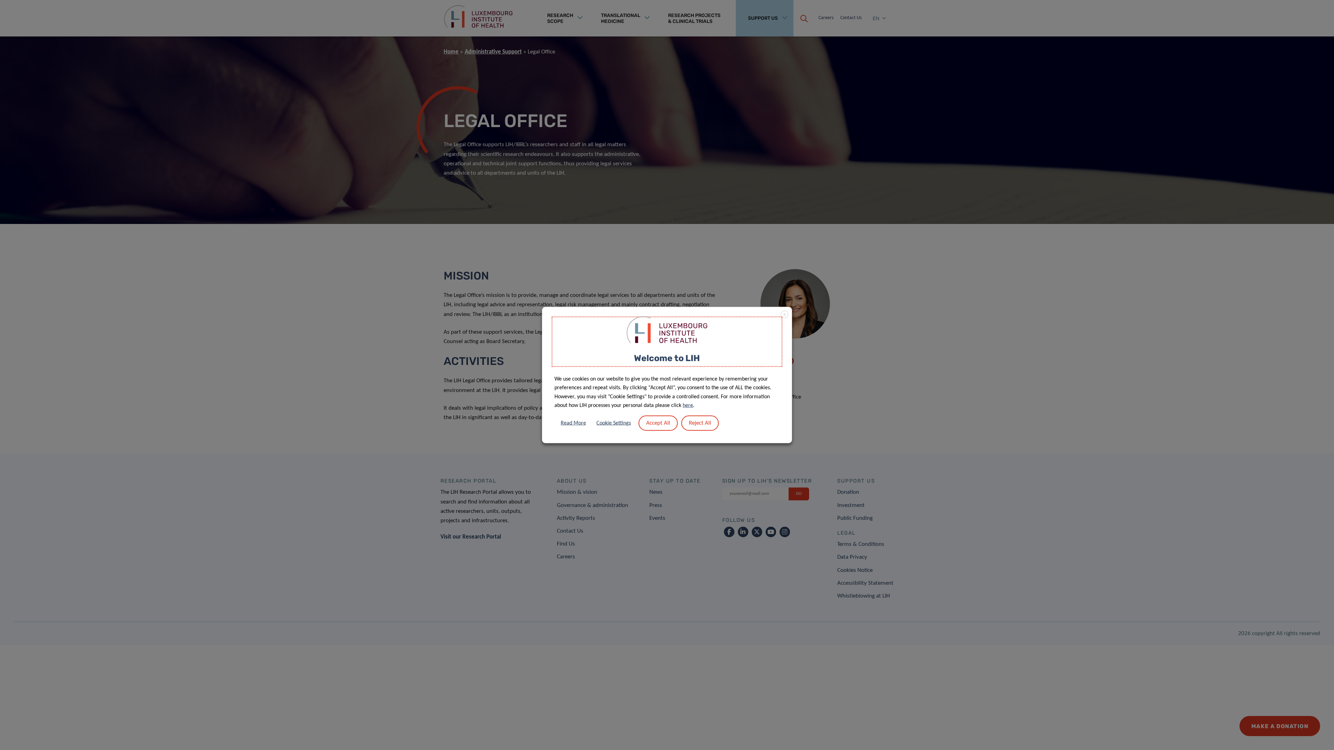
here (688, 405)
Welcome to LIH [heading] (667, 358)
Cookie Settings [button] (613, 423)
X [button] (784, 315)
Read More (573, 423)
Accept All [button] (658, 423)
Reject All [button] (700, 423)
